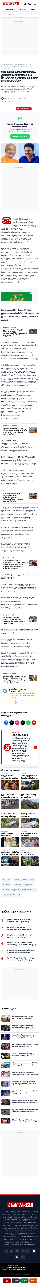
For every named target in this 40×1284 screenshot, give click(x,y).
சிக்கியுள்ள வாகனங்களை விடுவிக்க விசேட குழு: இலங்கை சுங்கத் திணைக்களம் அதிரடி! (25, 1065)
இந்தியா (34, 9)
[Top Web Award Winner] (23, 1257)
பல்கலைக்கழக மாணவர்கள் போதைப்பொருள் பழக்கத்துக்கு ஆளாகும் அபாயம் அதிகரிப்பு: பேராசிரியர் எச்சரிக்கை (23, 1028)
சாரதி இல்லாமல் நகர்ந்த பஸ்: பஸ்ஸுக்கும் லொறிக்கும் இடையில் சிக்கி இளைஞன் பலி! (28, 815)
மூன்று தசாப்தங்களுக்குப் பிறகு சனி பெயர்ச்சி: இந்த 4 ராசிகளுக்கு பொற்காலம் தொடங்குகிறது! (21, 952)
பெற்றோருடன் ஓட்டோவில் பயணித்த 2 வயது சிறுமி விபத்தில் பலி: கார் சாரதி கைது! (10, 834)
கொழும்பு (19, 14)
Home (3, 64)
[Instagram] (17, 1251)
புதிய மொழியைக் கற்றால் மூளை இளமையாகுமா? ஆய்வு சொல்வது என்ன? (24, 1121)
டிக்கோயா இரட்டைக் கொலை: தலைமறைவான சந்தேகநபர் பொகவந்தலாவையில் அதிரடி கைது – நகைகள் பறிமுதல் (30, 853)
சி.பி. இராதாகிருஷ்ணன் (23, 885)
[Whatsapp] (28, 1251)
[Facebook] (6, 1251)
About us (36, 1274)
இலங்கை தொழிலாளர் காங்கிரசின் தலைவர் (19, 890)
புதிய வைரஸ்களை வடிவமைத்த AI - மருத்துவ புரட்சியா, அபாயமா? (25, 1092)
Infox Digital (21, 1270)
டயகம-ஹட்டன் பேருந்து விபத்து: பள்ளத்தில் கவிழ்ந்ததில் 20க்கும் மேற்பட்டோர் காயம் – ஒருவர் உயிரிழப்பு (10, 815)
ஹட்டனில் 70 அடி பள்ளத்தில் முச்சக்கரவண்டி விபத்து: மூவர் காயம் (28, 796)
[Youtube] (34, 1251)
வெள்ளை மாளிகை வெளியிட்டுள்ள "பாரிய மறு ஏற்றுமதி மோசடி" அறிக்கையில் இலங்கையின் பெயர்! (25, 1046)
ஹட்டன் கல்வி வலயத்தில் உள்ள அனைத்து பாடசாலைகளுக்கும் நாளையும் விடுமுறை (10, 796)
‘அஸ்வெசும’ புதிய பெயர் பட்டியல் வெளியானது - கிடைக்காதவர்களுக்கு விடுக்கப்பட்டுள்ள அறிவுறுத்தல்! (21, 945)
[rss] (17, 1257)
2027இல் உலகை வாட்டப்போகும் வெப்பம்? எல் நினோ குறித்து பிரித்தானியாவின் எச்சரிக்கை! (23, 1018)
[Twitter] (11, 1251)
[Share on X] (8, 108)
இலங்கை (10, 9)
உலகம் (23, 9)
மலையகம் (22, 98)
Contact (3, 1274)
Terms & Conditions (14, 1274)
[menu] (34, 4)
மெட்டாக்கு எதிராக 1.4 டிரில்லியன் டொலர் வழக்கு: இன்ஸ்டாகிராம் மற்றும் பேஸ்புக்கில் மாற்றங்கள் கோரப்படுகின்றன (24, 1038)
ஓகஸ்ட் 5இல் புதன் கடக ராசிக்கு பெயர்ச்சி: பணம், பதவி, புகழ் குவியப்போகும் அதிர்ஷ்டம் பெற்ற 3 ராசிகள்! (20, 923)
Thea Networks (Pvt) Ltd (17, 1267)
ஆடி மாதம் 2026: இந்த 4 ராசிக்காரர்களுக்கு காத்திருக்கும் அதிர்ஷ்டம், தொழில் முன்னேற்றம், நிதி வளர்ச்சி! (21, 930)
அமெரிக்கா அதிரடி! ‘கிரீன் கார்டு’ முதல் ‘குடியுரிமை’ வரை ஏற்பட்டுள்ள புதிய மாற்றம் (25, 1074)
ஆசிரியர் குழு (9, 98)
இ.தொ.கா (6, 880)
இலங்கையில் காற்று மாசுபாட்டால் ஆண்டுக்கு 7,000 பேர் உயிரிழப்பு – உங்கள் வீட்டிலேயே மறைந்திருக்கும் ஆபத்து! (25, 1103)
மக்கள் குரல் (8, 14)
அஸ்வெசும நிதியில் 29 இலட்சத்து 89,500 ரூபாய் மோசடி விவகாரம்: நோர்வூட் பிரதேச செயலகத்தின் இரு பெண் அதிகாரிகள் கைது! (10, 853)
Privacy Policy (26, 1274)
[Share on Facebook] (3, 108)
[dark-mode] (29, 3)
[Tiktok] (23, 1251)
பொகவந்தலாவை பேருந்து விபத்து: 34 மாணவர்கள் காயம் (29, 777)
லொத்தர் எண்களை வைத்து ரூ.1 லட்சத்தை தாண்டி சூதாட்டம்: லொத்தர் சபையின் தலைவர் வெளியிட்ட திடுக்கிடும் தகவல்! (23, 1056)
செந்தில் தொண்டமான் (11, 895)
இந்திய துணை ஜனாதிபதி (24, 880)
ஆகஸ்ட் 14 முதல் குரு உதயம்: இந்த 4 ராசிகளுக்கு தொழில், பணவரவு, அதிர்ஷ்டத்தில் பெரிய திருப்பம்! (21, 960)
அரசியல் (29, 14)
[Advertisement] (22, 25)
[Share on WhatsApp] (13, 108)
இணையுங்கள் (18, 136)
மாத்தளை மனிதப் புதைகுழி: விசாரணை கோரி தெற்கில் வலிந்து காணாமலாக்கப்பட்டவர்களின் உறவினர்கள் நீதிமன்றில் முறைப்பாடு (30, 834)
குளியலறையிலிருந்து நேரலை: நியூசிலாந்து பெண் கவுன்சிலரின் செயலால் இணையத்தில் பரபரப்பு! (24, 1083)
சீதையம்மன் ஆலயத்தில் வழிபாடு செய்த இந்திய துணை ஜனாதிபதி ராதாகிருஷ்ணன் (10, 777)
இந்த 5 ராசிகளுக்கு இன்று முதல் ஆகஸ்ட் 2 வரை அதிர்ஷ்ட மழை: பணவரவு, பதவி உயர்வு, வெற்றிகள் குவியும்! (20, 938)
